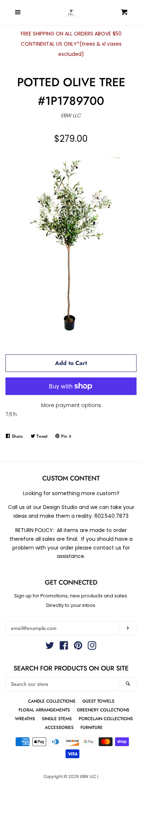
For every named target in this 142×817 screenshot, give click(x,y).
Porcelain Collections (106, 718)
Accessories (59, 727)
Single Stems (57, 718)
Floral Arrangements (44, 710)
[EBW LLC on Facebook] (63, 647)
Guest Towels (98, 701)
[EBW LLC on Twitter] (50, 647)
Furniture (91, 727)
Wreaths (25, 718)
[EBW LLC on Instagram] (92, 647)
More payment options (71, 405)
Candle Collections (51, 701)
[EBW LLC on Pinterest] (78, 647)
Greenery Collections (103, 710)
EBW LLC (71, 115)
